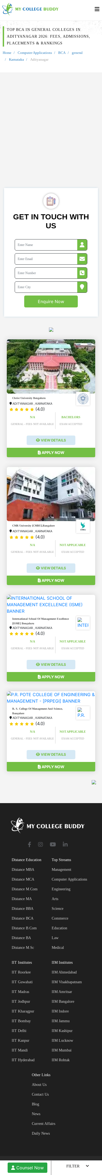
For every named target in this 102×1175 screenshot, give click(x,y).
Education (59, 928)
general (77, 53)
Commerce (60, 918)
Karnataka (16, 59)
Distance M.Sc (23, 948)
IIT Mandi (20, 1050)
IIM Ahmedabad (64, 972)
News (36, 1114)
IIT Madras (20, 992)
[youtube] (53, 845)
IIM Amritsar (62, 992)
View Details (53, 440)
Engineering (61, 889)
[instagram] (40, 845)
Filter (72, 1166)
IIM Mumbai (62, 1050)
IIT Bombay (21, 1021)
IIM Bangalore (63, 1001)
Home (7, 53)
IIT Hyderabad (23, 1060)
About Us (39, 1085)
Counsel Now (29, 1167)
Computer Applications (35, 53)
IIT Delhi (19, 1031)
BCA (62, 53)
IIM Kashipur (62, 1031)
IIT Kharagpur (23, 1011)
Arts (55, 899)
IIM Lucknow (62, 1040)
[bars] (97, 10)
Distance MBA (23, 870)
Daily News (41, 1133)
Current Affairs (43, 1124)
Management (61, 870)
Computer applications (69, 879)
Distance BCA (22, 918)
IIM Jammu (61, 1021)
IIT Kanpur (20, 1040)
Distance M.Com (25, 889)
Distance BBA (22, 909)
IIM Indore (60, 1011)
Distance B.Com (24, 928)
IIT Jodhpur (21, 1001)
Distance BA (21, 938)
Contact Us (40, 1094)
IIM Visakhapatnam (67, 982)
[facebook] (29, 845)
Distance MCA (23, 879)
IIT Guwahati (22, 982)
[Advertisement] (51, 134)
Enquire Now (51, 301)
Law (55, 938)
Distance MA (22, 899)
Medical (58, 948)
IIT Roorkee (21, 972)
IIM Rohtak (61, 1060)
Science (57, 909)
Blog (35, 1104)
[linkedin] (65, 845)
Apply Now (52, 452)
